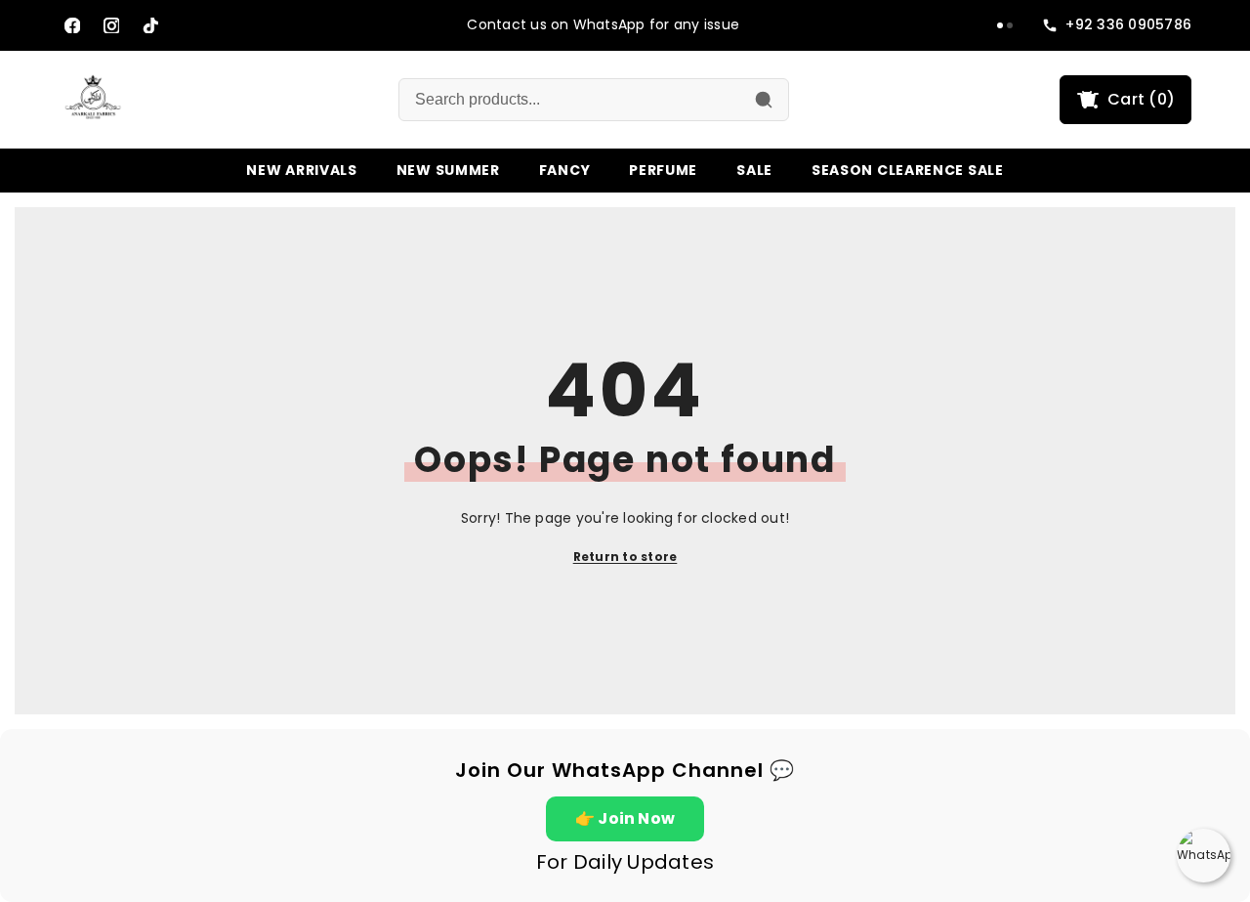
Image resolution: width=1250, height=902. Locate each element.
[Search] (763, 99)
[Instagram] (111, 25)
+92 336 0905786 (1128, 25)
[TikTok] (150, 25)
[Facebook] (72, 25)
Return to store (625, 556)
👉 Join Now (625, 818)
